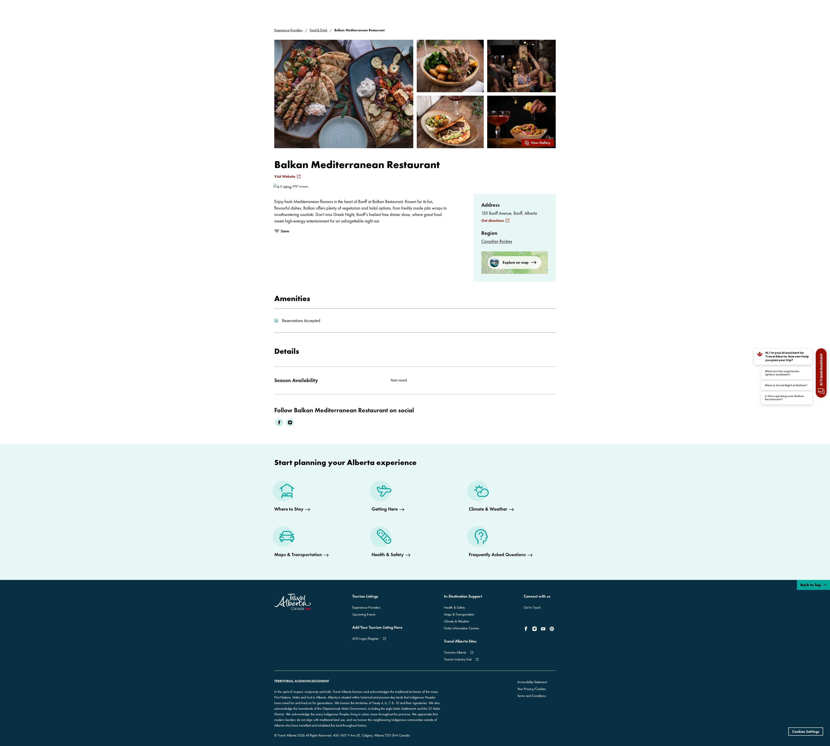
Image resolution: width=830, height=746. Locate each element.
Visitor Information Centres (461, 628)
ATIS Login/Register (365, 638)
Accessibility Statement (532, 682)
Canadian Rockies (496, 241)
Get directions (492, 220)
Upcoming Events (363, 614)
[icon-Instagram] (534, 629)
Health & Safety (454, 607)
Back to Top (811, 584)
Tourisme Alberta (455, 652)
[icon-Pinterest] (552, 629)
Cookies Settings (805, 731)
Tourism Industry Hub (458, 659)
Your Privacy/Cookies (531, 689)
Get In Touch (532, 607)
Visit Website (284, 176)
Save (285, 231)
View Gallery (541, 142)
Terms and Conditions (531, 696)
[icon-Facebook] (527, 629)
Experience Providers (288, 30)
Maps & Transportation (459, 614)
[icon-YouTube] (543, 629)
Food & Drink (318, 30)
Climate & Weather (456, 621)
